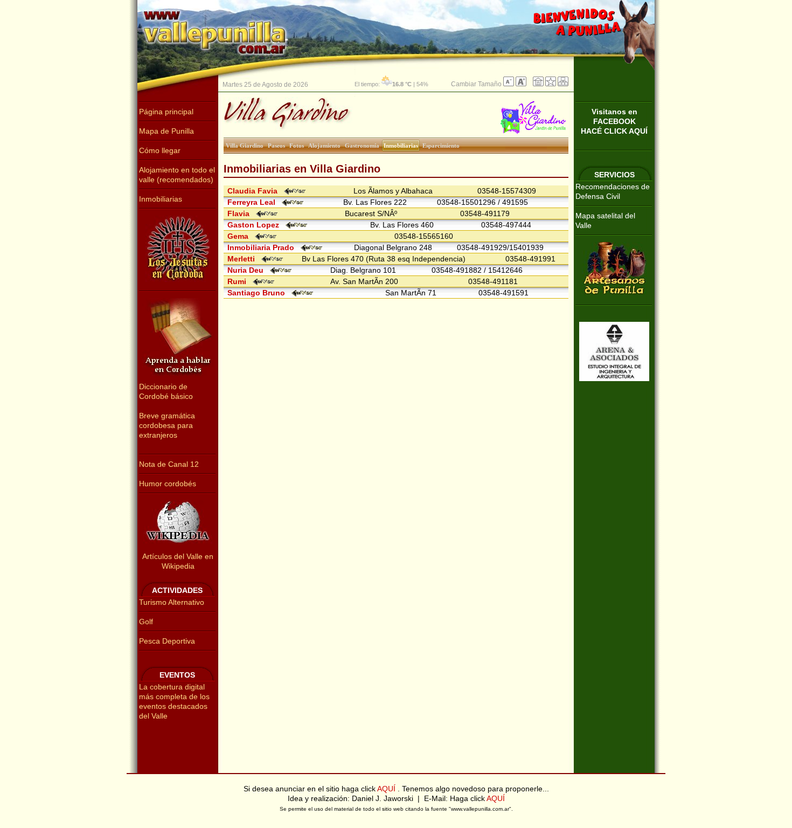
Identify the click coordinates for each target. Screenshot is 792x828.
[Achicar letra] (508, 84)
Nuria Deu (245, 270)
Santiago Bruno (256, 292)
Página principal (166, 111)
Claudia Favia (252, 191)
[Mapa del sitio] (563, 84)
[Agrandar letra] (521, 84)
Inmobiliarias (160, 199)
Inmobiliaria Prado (260, 247)
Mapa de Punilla (166, 131)
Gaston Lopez (253, 224)
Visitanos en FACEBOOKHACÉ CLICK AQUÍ (614, 121)
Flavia (238, 213)
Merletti (241, 258)
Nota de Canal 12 (169, 464)
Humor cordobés (167, 483)
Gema (237, 236)
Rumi (236, 281)
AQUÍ (387, 788)
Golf (146, 621)
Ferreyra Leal (251, 202)
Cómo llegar (159, 150)
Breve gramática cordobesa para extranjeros (167, 425)
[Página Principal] (538, 84)
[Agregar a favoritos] (550, 84)
